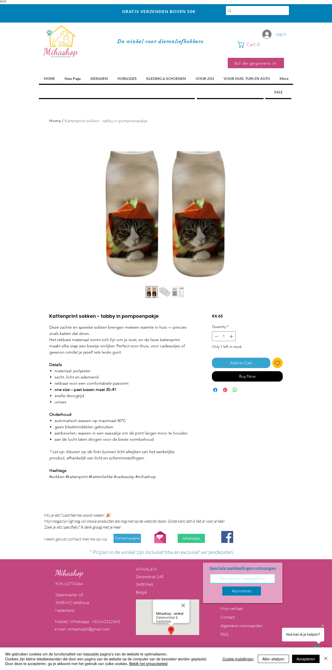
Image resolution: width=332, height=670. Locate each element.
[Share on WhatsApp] (235, 390)
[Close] (326, 659)
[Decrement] (216, 336)
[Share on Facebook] (215, 390)
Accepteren (305, 658)
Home (55, 120)
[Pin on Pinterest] (225, 390)
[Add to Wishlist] (277, 363)
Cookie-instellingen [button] (238, 658)
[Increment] (232, 336)
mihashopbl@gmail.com (88, 629)
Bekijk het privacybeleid (148, 663)
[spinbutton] (224, 336)
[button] (260, 44)
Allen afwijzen (273, 658)
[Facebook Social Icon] (227, 537)
